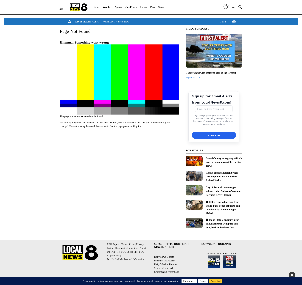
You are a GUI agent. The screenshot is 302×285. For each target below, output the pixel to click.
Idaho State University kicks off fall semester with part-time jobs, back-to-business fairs (222, 224)
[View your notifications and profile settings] (292, 275)
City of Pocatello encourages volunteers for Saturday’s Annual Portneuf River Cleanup (223, 191)
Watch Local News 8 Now (116, 21)
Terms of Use (127, 244)
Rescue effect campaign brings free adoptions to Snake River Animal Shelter (222, 176)
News (96, 7)
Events (143, 7)
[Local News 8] (78, 7)
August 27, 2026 (193, 78)
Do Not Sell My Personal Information (125, 259)
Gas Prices (131, 7)
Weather (107, 7)
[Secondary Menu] (64, 7)
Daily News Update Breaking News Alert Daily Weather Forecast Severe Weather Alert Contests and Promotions (166, 264)
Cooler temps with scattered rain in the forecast (211, 72)
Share (161, 7)
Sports (118, 7)
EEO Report (113, 244)
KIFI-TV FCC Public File (124, 251)
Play (152, 7)
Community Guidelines (126, 248)
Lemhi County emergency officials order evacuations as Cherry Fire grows (224, 162)
